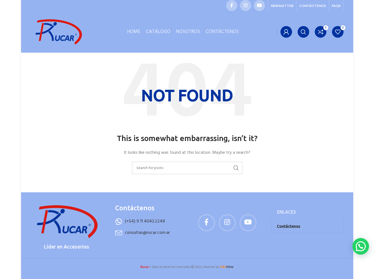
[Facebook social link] (231, 5)
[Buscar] (303, 31)
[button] (360, 246)
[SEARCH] (236, 168)
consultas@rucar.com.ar (147, 232)
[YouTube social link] (259, 5)
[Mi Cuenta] (286, 31)
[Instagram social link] (245, 5)
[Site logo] (58, 32)
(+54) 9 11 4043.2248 (145, 221)
